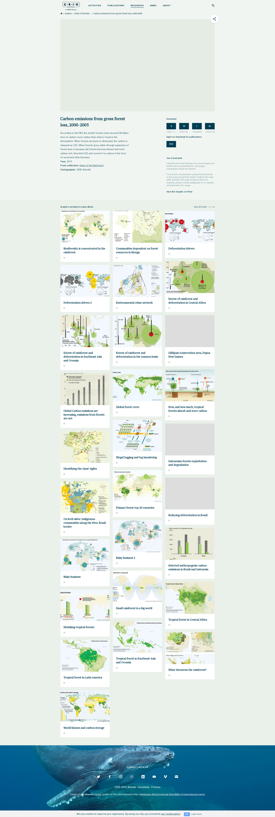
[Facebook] (109, 780)
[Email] (176, 780)
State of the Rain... (82, 13)
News (153, 5)
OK (187, 814)
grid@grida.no (196, 182)
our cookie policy (170, 814)
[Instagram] (120, 780)
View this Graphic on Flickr (179, 192)
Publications (115, 5)
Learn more (196, 814)
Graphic (68, 13)
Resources (137, 5)
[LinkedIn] (143, 780)
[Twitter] (98, 780)
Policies (155, 787)
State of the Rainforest (91, 165)
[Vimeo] (165, 780)
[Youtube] (154, 780)
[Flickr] (132, 780)
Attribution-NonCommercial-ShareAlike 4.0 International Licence (172, 794)
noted (98, 794)
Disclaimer (144, 787)
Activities (94, 5)
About (167, 5)
